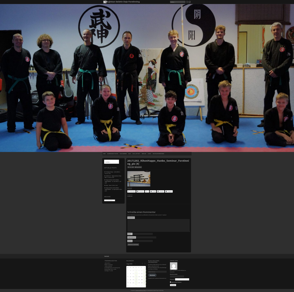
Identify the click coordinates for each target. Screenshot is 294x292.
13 (136, 276)
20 (136, 280)
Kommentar (131, 217)
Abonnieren (152, 275)
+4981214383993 (108, 266)
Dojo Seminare (123, 153)
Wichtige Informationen (158, 153)
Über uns (144, 153)
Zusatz (149, 153)
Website (130, 241)
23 (144, 280)
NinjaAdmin (138, 167)
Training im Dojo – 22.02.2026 (112, 172)
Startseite (106, 256)
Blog (129, 153)
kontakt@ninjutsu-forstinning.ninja (112, 267)
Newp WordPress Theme (141, 290)
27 (136, 283)
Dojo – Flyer (108, 185)
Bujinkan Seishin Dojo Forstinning (123, 2)
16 (144, 276)
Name (129, 234)
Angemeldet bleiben (176, 282)
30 (136, 270)
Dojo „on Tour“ (136, 153)
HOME (104, 153)
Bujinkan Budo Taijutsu (112, 153)
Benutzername (173, 274)
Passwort (172, 279)
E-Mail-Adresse (132, 237)
